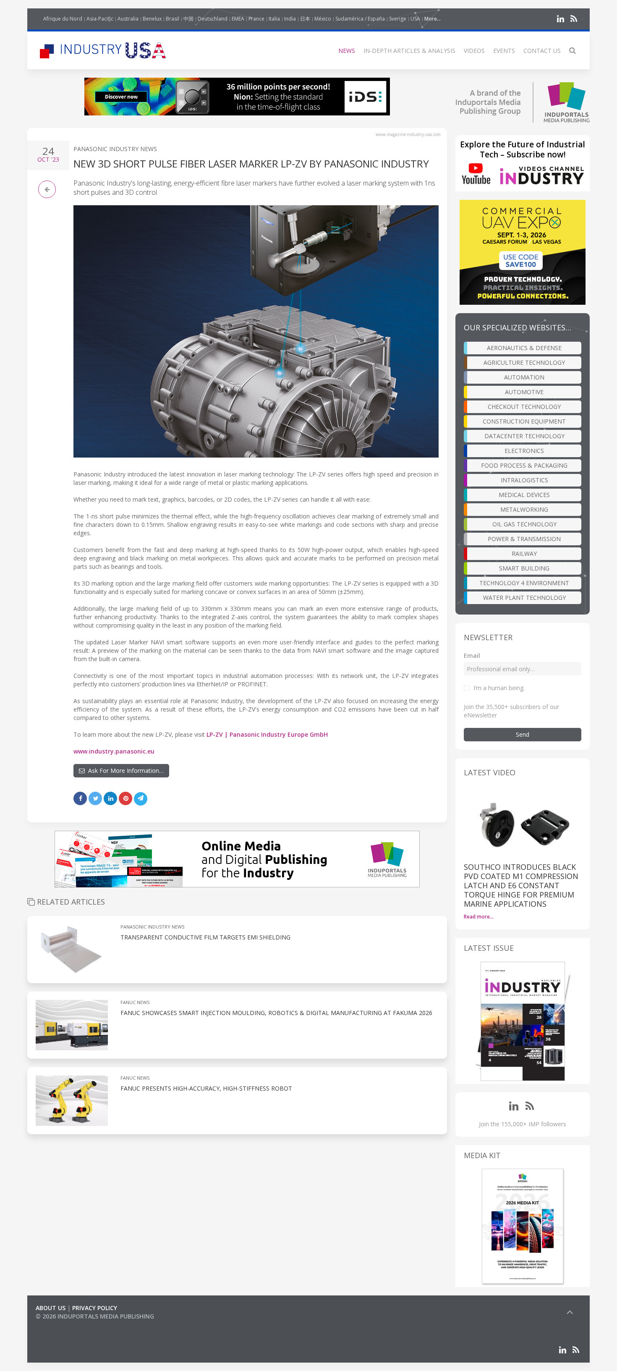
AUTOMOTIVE (524, 392)
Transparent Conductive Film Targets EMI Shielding (205, 937)
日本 (305, 18)
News (346, 51)
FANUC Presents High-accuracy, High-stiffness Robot (206, 1088)
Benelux (152, 18)
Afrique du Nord (62, 18)
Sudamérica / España (360, 18)
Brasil (172, 18)
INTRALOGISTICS (524, 480)
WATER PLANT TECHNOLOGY (524, 598)
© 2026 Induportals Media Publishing (95, 1316)
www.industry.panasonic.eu (113, 751)
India (290, 18)
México (322, 18)
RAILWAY (524, 553)
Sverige (397, 18)
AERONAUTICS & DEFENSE (524, 348)
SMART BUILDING (524, 568)
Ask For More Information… (124, 770)
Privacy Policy (94, 1308)
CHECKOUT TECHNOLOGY (524, 407)
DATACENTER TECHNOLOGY (524, 436)
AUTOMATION (524, 377)
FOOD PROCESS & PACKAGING (524, 465)
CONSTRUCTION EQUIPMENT (524, 421)
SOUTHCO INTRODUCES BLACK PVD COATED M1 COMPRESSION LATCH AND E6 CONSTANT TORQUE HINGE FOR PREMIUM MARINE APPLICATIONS (521, 885)
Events (504, 51)
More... (432, 18)
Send (522, 734)
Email (472, 655)
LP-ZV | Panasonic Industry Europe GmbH (267, 734)
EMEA (238, 18)
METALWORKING (524, 509)
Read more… (479, 916)
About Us (50, 1308)
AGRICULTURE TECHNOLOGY (524, 362)
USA (415, 18)
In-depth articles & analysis (409, 51)
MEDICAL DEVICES (524, 495)
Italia (274, 18)
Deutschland (212, 18)
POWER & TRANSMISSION (524, 539)
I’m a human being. (499, 688)
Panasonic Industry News (115, 149)
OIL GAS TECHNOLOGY (524, 524)
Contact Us (542, 51)
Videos (474, 51)
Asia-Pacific (99, 18)
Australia (128, 18)
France (256, 18)
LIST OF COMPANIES (64, 1325)
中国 (188, 18)
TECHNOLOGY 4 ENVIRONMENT (524, 583)
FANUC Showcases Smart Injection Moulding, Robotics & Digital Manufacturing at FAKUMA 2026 (276, 1013)
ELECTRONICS (524, 451)
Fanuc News (134, 1002)
